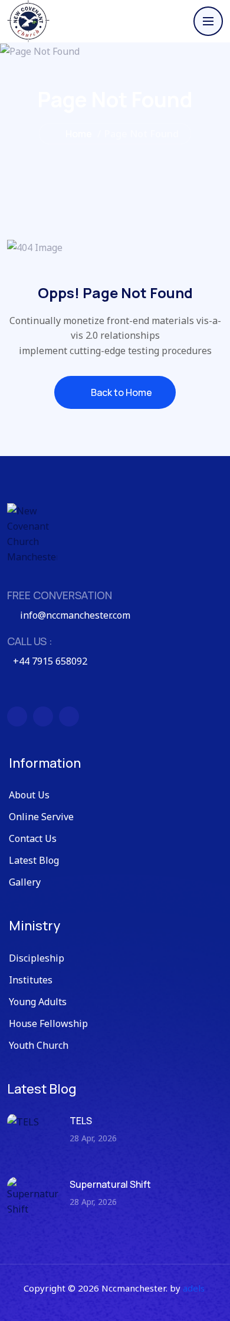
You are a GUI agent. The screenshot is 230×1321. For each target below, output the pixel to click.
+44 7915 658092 (50, 661)
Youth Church (38, 1045)
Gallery (25, 882)
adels (194, 1288)
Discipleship (36, 958)
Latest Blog (34, 860)
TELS (81, 1120)
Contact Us (33, 838)
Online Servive (41, 816)
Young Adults (38, 1001)
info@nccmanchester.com (75, 615)
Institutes (30, 979)
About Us (29, 794)
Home (78, 133)
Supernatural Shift (110, 1184)
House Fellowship (48, 1023)
